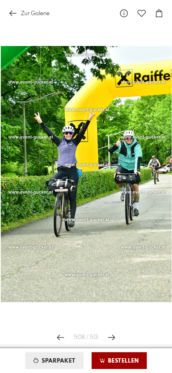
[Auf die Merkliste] (141, 13)
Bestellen (122, 361)
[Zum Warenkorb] (159, 13)
